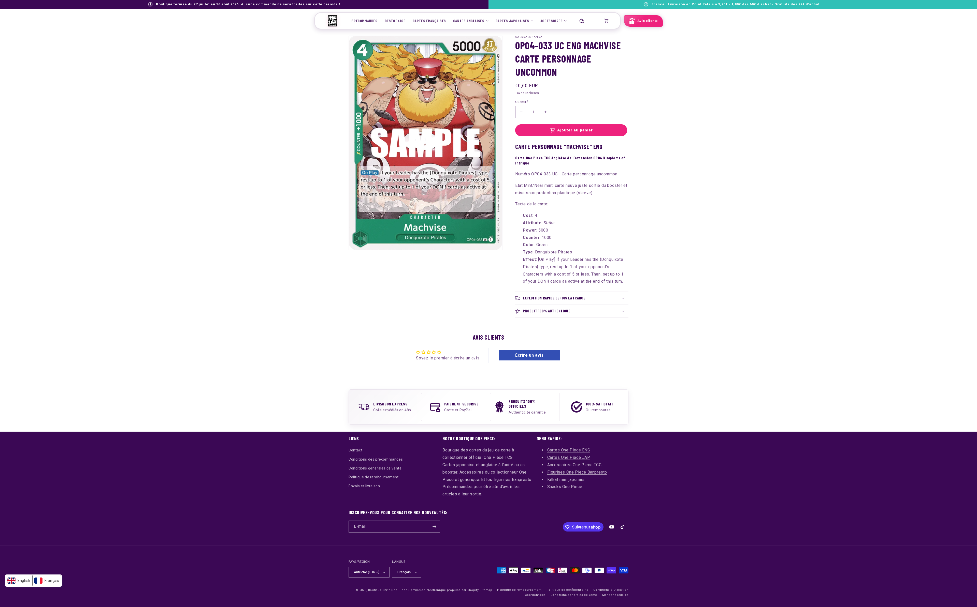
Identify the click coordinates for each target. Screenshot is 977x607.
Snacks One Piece (564, 486)
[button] (471, 20)
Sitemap (486, 590)
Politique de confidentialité (567, 589)
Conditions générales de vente (375, 468)
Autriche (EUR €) (366, 572)
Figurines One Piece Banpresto (577, 472)
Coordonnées (535, 595)
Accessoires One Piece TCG (574, 464)
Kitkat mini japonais (566, 479)
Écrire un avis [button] (529, 355)
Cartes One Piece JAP (568, 457)
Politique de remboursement (374, 477)
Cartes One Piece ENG (568, 450)
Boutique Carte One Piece (388, 590)
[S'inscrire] (434, 527)
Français (404, 572)
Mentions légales (615, 595)
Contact (355, 450)
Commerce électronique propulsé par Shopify (443, 590)
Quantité (521, 102)
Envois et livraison (364, 486)
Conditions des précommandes (376, 459)
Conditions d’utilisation (610, 589)
